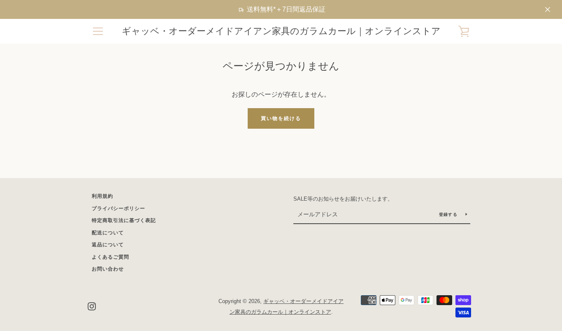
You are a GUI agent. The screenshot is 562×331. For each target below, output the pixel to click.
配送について (108, 233)
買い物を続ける (281, 118)
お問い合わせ (108, 269)
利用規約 (102, 196)
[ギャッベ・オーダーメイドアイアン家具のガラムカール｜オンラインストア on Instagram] (92, 306)
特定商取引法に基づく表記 (124, 220)
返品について (108, 245)
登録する (449, 214)
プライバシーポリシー (118, 208)
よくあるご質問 (110, 257)
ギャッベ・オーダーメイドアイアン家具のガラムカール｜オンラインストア (281, 31)
